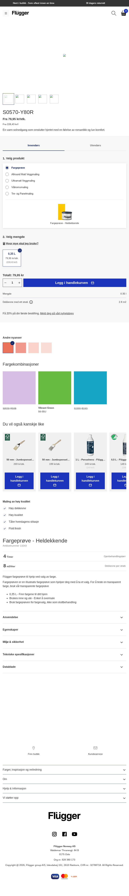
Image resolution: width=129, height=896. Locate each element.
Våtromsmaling (19, 187)
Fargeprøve (18, 167)
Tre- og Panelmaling (22, 193)
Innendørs (34, 145)
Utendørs (95, 145)
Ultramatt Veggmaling (23, 180)
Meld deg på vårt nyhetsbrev (57, 313)
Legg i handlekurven (71, 283)
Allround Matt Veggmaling (25, 174)
